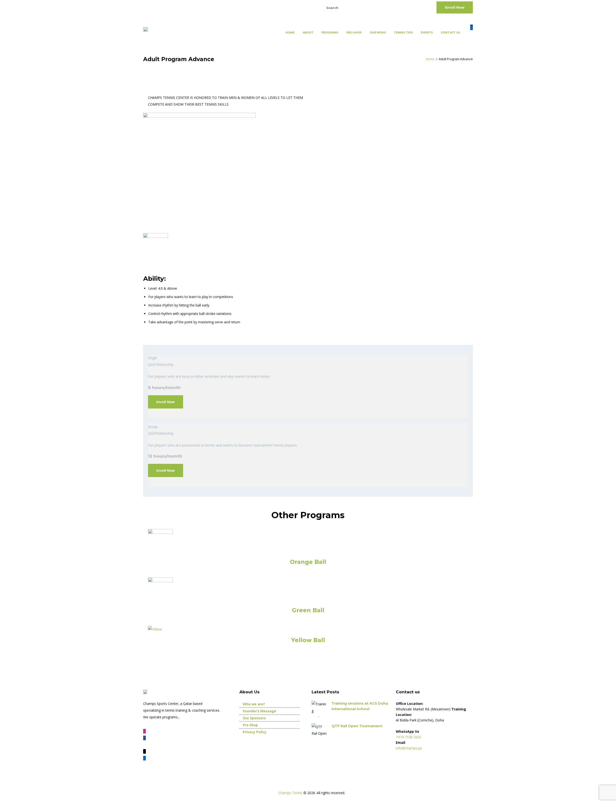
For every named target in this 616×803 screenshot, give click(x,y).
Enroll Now (454, 7)
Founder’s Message (259, 711)
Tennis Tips (403, 32)
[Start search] (374, 7)
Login (304, 7)
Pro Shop (354, 32)
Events (427, 32)
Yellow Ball (308, 640)
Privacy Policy (254, 732)
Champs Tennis (290, 792)
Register (283, 7)
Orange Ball (308, 561)
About (308, 32)
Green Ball (308, 610)
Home (290, 32)
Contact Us (450, 32)
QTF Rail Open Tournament (357, 726)
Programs (329, 32)
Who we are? (254, 704)
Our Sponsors (254, 718)
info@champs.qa (204, 7)
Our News (378, 32)
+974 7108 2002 (162, 7)
